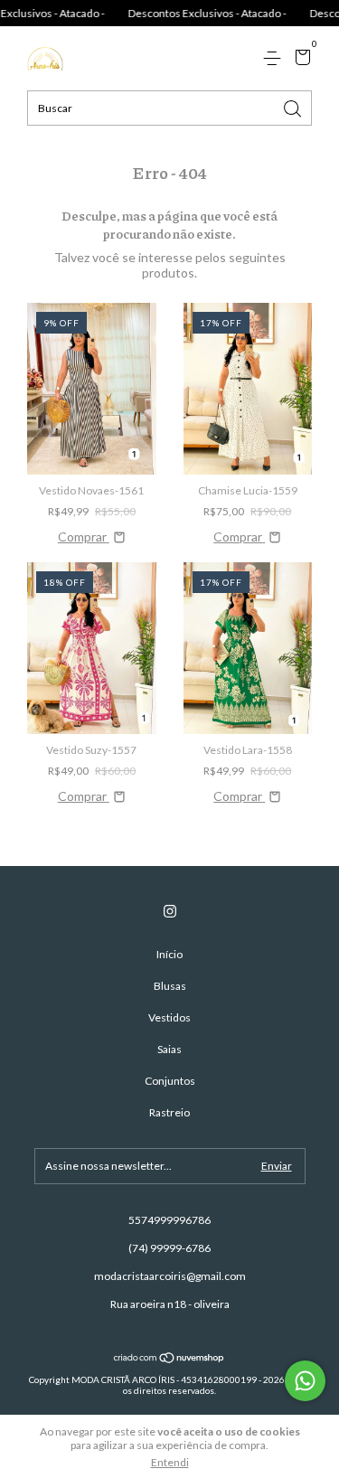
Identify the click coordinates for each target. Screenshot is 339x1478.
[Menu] (275, 58)
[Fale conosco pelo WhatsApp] (305, 1380)
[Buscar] (294, 107)
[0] (299, 59)
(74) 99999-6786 (169, 1248)
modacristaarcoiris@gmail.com (170, 1276)
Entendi (170, 1462)
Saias (169, 1049)
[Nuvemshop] (169, 1359)
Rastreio (169, 1112)
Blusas (170, 986)
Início (169, 954)
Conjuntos (170, 1080)
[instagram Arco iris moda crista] (170, 911)
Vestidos (169, 1017)
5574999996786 (169, 1220)
